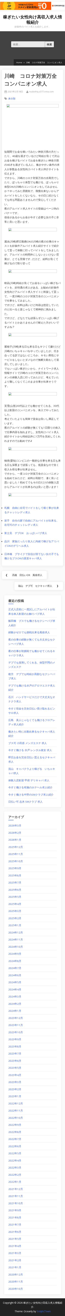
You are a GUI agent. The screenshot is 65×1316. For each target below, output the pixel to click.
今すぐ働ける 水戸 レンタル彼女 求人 (30, 750)
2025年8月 (14, 875)
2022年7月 (14, 1139)
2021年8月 (14, 1217)
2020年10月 (15, 1288)
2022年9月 (14, 1124)
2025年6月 (14, 889)
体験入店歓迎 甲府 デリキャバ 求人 (28, 780)
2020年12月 (15, 1274)
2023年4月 (14, 1075)
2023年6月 (14, 1060)
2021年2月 (14, 1260)
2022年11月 (15, 1110)
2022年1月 (14, 1181)
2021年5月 (14, 1238)
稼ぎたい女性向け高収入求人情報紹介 (32, 19)
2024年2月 (14, 1003)
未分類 (11, 98)
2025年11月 (15, 854)
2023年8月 (14, 1046)
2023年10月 (15, 1032)
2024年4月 (14, 989)
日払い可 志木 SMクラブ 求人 (25, 801)
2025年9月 (14, 868)
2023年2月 (14, 1089)
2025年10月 (15, 861)
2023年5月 (14, 1067)
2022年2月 (14, 1174)
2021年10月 (15, 1203)
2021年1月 (14, 1267)
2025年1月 (14, 925)
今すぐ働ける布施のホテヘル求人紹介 (30, 787)
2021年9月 (14, 1210)
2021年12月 (15, 1189)
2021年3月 (14, 1253)
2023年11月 (15, 1025)
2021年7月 (14, 1224)
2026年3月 (14, 825)
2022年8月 (14, 1132)
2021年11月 (15, 1196)
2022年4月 (14, 1160)
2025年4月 (14, 904)
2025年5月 (14, 896)
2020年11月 (15, 1281)
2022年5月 (14, 1153)
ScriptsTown (44, 1311)
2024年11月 (15, 939)
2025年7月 (14, 882)
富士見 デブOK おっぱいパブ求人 (25, 533)
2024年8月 (14, 961)
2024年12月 (15, 932)
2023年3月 (14, 1082)
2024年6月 (14, 975)
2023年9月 (14, 1039)
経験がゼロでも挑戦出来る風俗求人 (29, 632)
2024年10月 (15, 946)
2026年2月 (14, 832)
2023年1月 (14, 1096)
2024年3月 (14, 996)
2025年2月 (14, 918)
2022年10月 (15, 1117)
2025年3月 (14, 911)
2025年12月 (15, 847)
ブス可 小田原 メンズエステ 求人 (27, 743)
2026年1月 (14, 839)
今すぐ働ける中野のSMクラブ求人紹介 (31, 794)
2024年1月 (14, 1010)
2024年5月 (14, 982)
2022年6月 (14, 1146)
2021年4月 (14, 1246)
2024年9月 (14, 953)
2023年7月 (14, 1053)
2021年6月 (14, 1231)
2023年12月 (15, 1018)
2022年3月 (14, 1167)
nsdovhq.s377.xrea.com (41, 91)
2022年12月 (15, 1103)
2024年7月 (14, 968)
